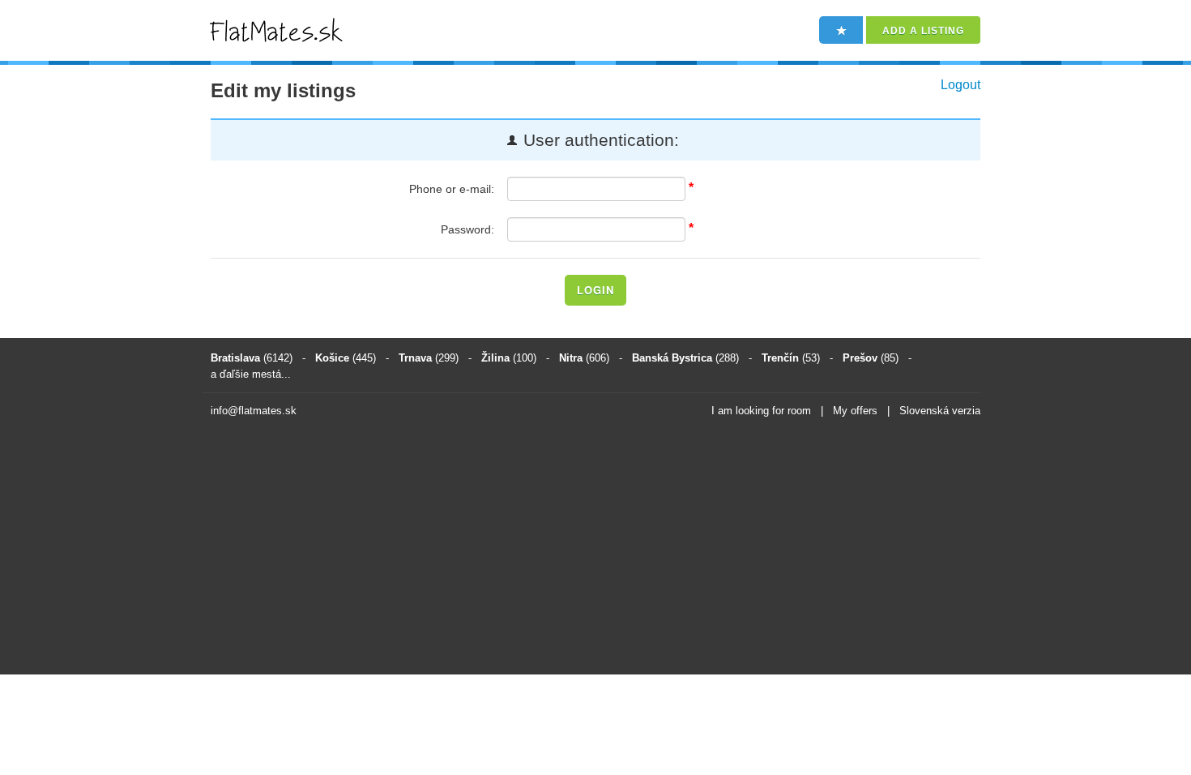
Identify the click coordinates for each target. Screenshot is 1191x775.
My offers (855, 411)
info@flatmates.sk (254, 411)
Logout (960, 85)
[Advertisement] (595, 548)
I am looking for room (761, 411)
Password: (467, 229)
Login (595, 290)
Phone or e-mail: (451, 188)
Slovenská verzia (939, 411)
